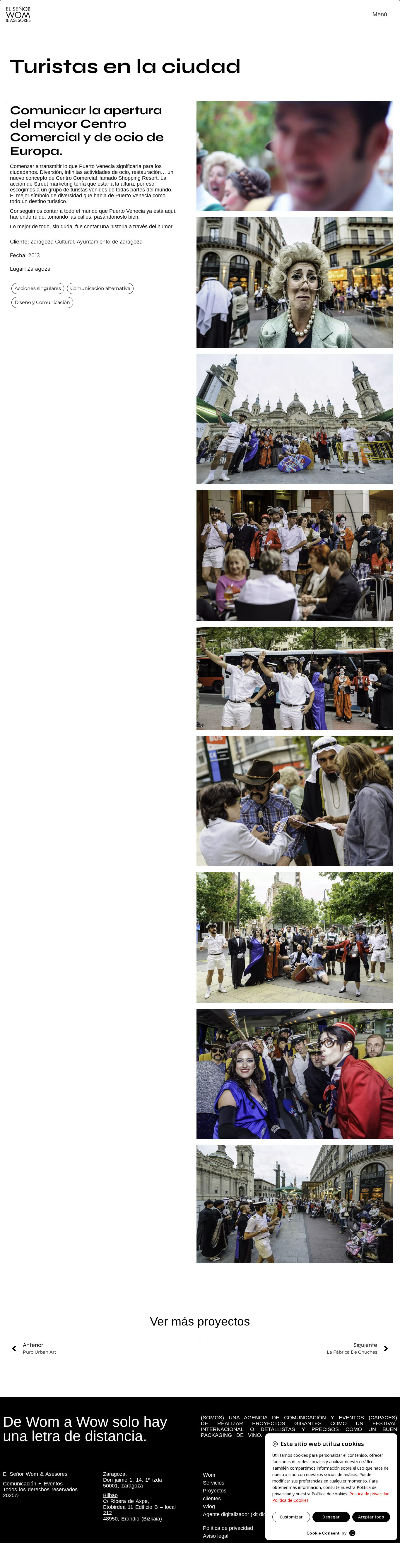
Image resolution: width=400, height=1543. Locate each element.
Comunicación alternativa (100, 288)
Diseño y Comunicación (42, 302)
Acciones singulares (38, 288)
